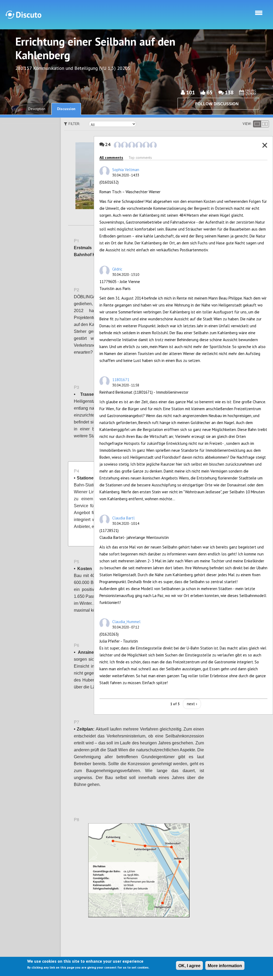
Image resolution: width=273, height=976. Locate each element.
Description (36, 109)
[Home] (23, 15)
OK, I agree (189, 965)
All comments (111, 157)
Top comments (140, 157)
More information (225, 965)
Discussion (66, 108)
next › (192, 703)
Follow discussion (217, 104)
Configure (206, 266)
